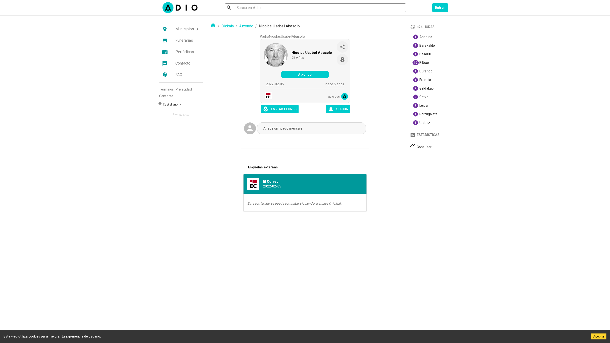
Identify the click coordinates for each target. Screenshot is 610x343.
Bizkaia (227, 26)
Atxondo (246, 26)
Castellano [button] (170, 104)
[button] (181, 29)
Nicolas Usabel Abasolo (311, 52)
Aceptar (598, 336)
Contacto (166, 96)
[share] (342, 47)
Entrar (440, 8)
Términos (166, 89)
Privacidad (184, 89)
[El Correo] (267, 96)
